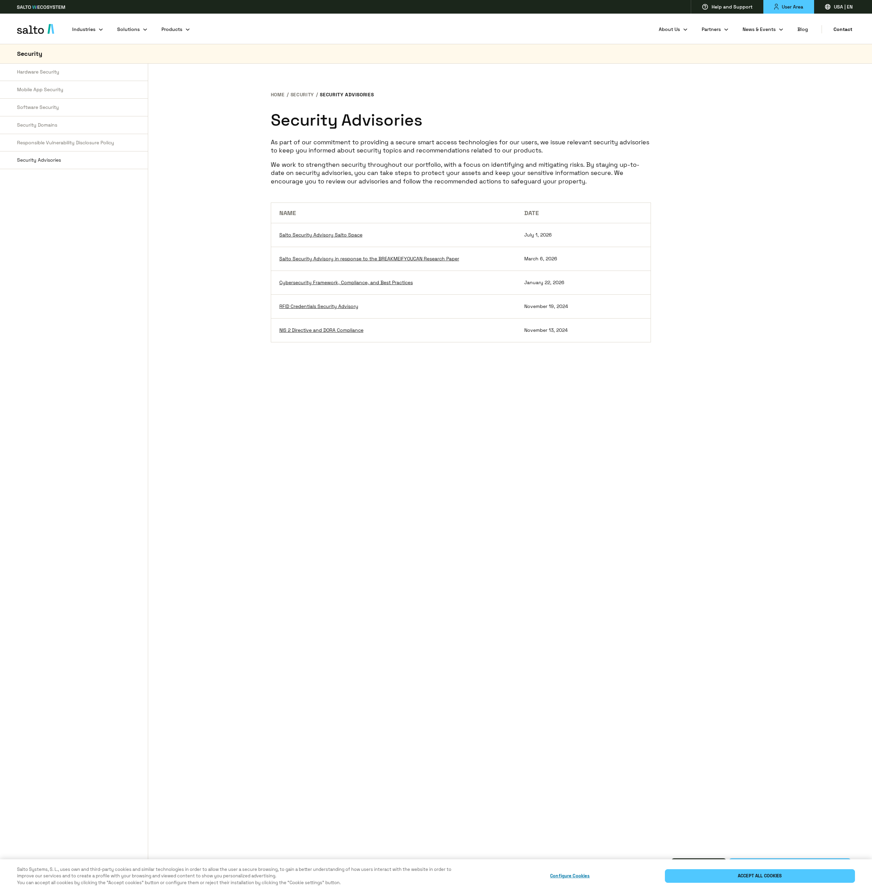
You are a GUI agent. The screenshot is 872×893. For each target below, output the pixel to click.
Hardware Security (38, 72)
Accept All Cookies (760, 876)
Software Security (38, 107)
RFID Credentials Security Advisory (318, 306)
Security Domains (37, 125)
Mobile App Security (40, 89)
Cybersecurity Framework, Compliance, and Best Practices (346, 282)
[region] (436, 876)
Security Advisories (39, 160)
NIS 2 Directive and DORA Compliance (321, 330)
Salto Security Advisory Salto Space (320, 235)
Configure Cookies (570, 876)
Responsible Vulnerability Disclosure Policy (65, 143)
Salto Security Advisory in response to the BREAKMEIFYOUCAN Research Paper (369, 259)
